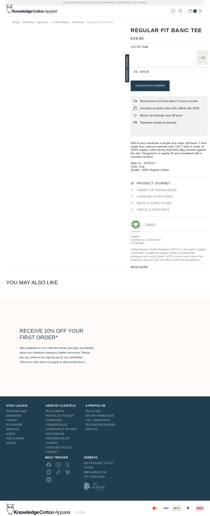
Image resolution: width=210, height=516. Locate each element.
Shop (15, 22)
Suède (10, 433)
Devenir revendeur (100, 424)
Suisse (11, 443)
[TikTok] (58, 472)
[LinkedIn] (48, 479)
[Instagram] (58, 464)
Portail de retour (59, 415)
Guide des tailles (59, 447)
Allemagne (14, 424)
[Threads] (67, 464)
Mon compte (55, 411)
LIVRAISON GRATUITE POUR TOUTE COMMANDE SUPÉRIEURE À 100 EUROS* (105, 2)
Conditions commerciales (56, 422)
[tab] (136, 225)
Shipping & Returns (155, 196)
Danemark (13, 415)
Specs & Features (153, 209)
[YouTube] (48, 472)
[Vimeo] (67, 472)
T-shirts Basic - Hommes (68, 22)
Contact (52, 452)
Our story (93, 411)
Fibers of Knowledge (157, 190)
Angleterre (15, 438)
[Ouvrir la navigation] (200, 11)
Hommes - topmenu (35, 22)
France (11, 420)
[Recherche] (180, 11)
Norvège (12, 429)
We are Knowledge (100, 415)
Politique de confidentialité (58, 436)
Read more (139, 267)
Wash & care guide (154, 203)
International (16, 411)
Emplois (92, 429)
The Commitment (98, 420)
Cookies (52, 443)
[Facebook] (48, 464)
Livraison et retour (61, 429)
